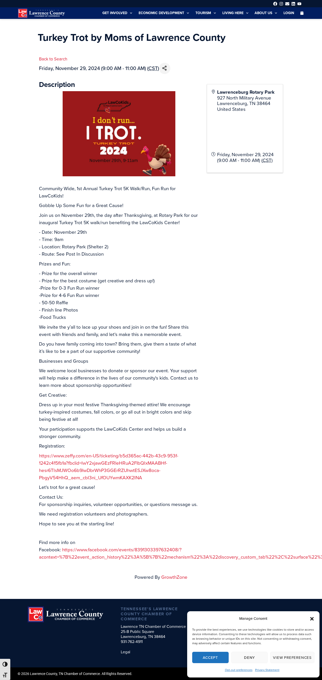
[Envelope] (287, 3)
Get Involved (114, 13)
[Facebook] (275, 3)
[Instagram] (281, 3)
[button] (311, 618)
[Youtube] (299, 3)
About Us (263, 13)
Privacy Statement (267, 670)
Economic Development (161, 13)
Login (289, 13)
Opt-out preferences (239, 670)
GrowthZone (174, 577)
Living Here (233, 13)
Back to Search (53, 59)
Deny (249, 657)
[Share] (164, 68)
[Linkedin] (293, 3)
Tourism (203, 13)
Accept (210, 657)
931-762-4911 (132, 641)
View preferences (292, 657)
